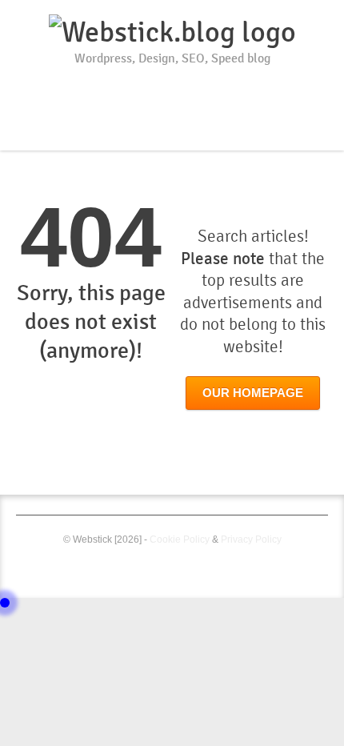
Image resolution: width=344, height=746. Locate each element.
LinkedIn (200, 88)
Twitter (174, 88)
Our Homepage (252, 393)
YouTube (148, 88)
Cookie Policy (180, 539)
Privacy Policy (251, 539)
